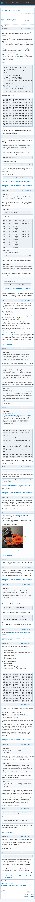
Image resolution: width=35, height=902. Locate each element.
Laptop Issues (12, 19)
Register (15, 10)
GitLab (18, 2)
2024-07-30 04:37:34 (26, 190)
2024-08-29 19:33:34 (26, 852)
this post (18, 55)
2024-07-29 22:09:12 (26, 137)
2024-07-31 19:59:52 (26, 567)
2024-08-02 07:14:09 (26, 704)
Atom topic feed (30, 894)
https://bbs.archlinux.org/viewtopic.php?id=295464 (15, 515)
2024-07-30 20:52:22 (26, 512)
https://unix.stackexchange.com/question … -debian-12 (16, 485)
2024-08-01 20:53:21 (26, 629)
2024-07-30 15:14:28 (26, 466)
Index (2, 10)
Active (25, 13)
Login (19, 10)
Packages (9, 2)
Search (10, 10)
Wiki (13, 2)
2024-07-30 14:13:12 (26, 407)
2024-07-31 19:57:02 (26, 559)
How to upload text (6, 185)
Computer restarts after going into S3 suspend (14, 885)
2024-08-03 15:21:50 (26, 808)
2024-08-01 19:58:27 (26, 584)
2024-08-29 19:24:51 (26, 836)
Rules (6, 10)
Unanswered (31, 13)
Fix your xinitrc (8, 186)
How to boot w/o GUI (16, 185)
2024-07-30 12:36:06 (26, 300)
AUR (27, 2)
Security (22, 2)
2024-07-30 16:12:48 (26, 497)
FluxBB (32, 896)
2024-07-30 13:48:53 (26, 348)
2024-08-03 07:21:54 (26, 744)
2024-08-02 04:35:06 (26, 643)
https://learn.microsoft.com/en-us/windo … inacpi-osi (16, 181)
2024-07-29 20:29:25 (26, 28)
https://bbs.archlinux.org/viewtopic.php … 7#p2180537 (17, 392)
